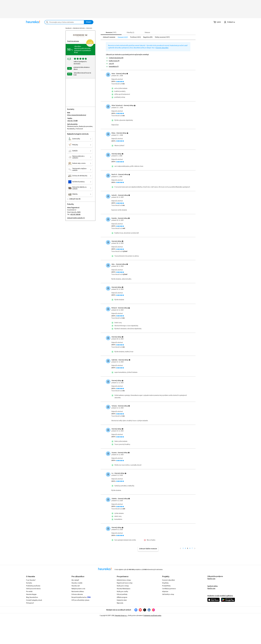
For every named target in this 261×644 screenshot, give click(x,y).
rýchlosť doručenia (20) (116, 58)
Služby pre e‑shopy (123, 586)
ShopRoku (165, 583)
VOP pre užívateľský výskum (80, 600)
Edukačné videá (122, 600)
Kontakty (29, 583)
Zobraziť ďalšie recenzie (148, 549)
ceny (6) (111, 64)
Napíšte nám (211, 579)
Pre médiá (29, 591)
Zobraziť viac (73, 199)
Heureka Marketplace (123, 589)
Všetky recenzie (160, 37)
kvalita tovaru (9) (114, 61)
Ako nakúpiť (75, 580)
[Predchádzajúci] (180, 548)
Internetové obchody (79, 28)
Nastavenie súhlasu (77, 591)
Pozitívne (133, 37)
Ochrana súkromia (77, 594)
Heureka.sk (68, 28)
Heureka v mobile (76, 583)
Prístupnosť (30, 603)
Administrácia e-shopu (124, 580)
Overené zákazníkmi (162, 48)
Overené (121, 37)
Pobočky (130, 32)
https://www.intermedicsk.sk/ (76, 115)
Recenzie (111, 32)
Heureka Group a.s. (121, 615)
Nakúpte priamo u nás (78, 589)
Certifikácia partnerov (169, 589)
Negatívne (146, 37)
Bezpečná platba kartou (79, 597)
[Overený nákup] (127, 73)
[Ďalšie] (195, 548)
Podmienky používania (33, 586)
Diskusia (147, 32)
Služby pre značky (122, 591)
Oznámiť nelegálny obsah (34, 600)
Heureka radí (75, 586)
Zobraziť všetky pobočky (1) (76, 218)
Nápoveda (120, 603)
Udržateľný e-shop (168, 594)
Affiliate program (122, 597)
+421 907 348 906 (75, 215)
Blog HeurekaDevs (32, 597)
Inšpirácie (165, 591)
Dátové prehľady (122, 594)
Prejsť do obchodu (73, 41)
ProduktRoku (166, 586)
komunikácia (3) (114, 66)
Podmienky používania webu (152, 615)
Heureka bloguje (31, 594)
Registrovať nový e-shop (124, 583)
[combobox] (64, 22)
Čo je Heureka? (31, 580)
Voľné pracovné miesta (33, 589)
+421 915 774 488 (72, 121)
